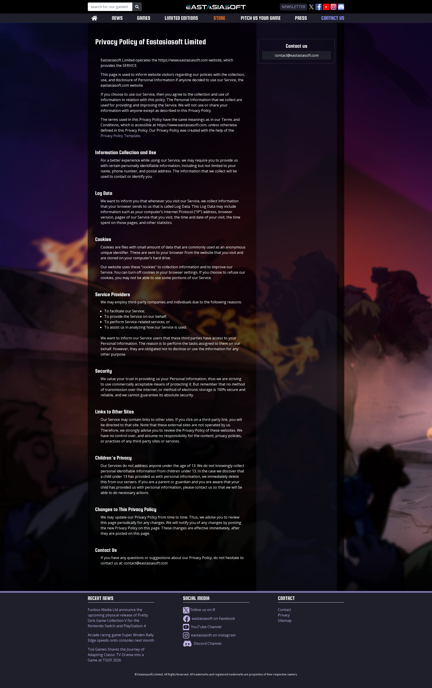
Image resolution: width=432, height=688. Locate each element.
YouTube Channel (205, 626)
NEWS (117, 18)
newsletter (293, 6)
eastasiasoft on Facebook (213, 618)
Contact (284, 609)
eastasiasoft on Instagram (213, 635)
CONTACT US (332, 18)
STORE (219, 18)
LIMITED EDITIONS (181, 18)
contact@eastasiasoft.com (297, 55)
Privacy (284, 615)
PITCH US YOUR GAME (261, 18)
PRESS (301, 18)
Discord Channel (207, 643)
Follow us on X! (202, 609)
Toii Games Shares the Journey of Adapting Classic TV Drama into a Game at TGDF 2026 (116, 655)
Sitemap (285, 620)
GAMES (143, 18)
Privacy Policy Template (120, 135)
